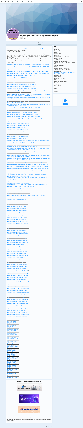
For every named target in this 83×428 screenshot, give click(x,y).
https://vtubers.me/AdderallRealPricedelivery (17, 264)
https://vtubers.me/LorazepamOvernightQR (17, 310)
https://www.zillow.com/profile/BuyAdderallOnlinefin (19, 191)
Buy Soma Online (11, 362)
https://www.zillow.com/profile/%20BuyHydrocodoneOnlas (20, 186)
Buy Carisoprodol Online (12, 327)
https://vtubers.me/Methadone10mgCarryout (17, 223)
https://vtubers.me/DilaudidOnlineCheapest (17, 246)
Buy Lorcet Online (11, 347)
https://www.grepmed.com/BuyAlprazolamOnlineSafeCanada (21, 82)
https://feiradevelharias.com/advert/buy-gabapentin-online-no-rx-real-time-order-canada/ (28, 140)
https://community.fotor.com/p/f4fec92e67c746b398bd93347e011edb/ (23, 116)
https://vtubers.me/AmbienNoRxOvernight (16, 253)
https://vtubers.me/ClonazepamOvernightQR (17, 279)
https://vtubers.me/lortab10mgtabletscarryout (17, 212)
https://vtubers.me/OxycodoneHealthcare (16, 268)
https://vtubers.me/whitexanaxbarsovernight (17, 232)
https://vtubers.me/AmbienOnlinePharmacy (17, 251)
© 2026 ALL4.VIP (52, 426)
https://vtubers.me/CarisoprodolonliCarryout (17, 275)
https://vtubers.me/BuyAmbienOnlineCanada (17, 138)
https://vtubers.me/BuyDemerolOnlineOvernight (18, 292)
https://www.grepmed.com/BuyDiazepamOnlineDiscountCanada (21, 84)
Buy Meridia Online (11, 350)
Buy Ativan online (11, 326)
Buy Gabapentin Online (12, 338)
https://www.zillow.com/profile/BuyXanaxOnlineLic (18, 193)
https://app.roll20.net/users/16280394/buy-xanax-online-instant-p (22, 142)
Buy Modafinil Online (12, 353)
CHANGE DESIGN (31, 426)
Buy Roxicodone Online (12, 363)
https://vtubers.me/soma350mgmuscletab (16, 217)
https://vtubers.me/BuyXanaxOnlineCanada (17, 131)
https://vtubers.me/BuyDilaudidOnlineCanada (17, 136)
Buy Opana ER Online (12, 355)
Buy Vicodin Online (11, 373)
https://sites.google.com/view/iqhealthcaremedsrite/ (30, 48)
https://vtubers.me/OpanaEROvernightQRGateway (18, 297)
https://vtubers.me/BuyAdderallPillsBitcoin (16, 257)
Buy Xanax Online (11, 375)
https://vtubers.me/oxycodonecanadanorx (16, 225)
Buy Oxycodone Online (12, 357)
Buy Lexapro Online (11, 345)
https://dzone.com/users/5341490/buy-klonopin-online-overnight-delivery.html (25, 118)
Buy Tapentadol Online (12, 367)
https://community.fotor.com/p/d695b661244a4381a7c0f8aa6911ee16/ (23, 107)
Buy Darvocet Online (12, 331)
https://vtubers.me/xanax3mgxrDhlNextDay (17, 249)
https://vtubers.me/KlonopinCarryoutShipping (17, 299)
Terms (40, 426)
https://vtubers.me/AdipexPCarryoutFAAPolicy (17, 303)
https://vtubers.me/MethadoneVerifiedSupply (17, 305)
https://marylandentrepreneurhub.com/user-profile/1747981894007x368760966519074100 (28, 69)
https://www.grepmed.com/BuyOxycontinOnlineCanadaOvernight (22, 80)
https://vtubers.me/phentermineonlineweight (17, 206)
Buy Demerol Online (11, 333)
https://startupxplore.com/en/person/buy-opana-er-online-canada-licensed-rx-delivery (27, 170)
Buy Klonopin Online (11, 343)
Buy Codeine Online (11, 330)
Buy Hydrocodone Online (13, 340)
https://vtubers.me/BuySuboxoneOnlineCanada (18, 123)
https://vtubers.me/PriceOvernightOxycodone (17, 255)
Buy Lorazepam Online (12, 346)
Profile (39, 42)
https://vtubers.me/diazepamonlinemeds (16, 208)
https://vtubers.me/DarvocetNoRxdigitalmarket (18, 288)
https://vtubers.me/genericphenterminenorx (17, 230)
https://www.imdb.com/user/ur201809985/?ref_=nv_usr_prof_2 (21, 75)
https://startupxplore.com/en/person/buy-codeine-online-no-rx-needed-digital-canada (27, 162)
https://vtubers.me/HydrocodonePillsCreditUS (17, 270)
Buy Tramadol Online (12, 369)
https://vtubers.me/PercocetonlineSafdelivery (17, 273)
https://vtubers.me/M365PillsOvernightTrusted (17, 233)
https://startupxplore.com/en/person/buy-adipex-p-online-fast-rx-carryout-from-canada (27, 166)
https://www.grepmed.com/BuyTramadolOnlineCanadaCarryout (21, 86)
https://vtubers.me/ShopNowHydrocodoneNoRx (18, 281)
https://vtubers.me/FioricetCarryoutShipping (17, 308)
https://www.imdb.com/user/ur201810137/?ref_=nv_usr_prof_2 (21, 77)
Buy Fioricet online (11, 337)
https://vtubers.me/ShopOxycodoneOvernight (17, 235)
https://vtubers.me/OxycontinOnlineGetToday (17, 242)
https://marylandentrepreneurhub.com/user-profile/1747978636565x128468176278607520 (28, 64)
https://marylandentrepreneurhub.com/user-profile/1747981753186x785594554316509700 (28, 66)
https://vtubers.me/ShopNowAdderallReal (16, 294)
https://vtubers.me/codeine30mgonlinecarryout (18, 228)
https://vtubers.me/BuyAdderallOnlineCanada (17, 129)
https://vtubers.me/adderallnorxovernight (16, 219)
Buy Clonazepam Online (12, 329)
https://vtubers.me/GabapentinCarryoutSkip (17, 301)
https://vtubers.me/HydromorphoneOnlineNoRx (18, 314)
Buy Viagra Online (11, 371)
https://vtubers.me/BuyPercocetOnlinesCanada (18, 134)
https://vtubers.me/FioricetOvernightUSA (16, 262)
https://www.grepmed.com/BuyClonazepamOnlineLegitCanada (21, 88)
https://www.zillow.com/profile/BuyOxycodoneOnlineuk (19, 188)
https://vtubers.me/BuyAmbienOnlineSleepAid (17, 204)
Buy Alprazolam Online (12, 323)
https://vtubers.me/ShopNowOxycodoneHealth (18, 286)
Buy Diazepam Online (12, 334)
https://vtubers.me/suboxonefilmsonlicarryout (17, 221)
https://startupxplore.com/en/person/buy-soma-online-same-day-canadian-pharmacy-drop (28, 164)
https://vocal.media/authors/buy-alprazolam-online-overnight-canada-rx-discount (26, 195)
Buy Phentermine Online (12, 361)
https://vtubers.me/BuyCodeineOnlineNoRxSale (18, 284)
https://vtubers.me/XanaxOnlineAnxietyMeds (17, 201)
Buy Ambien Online (11, 325)
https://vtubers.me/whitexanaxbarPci (15, 244)
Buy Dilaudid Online (11, 335)
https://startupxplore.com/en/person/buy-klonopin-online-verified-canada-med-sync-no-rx (28, 168)
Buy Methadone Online (12, 351)
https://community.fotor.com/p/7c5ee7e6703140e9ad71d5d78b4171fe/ (23, 114)
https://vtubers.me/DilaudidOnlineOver (16, 259)
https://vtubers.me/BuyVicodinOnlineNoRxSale (17, 312)
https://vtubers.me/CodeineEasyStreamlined (17, 316)
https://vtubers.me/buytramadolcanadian (16, 199)
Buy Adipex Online (11, 322)
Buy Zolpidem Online (12, 377)
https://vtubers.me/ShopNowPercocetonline (17, 277)
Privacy (45, 426)
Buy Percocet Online (11, 359)
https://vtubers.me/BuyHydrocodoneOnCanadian (18, 125)
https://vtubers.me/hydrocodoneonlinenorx (17, 210)
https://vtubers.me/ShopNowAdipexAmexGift (17, 290)
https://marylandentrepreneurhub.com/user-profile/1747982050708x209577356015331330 (28, 71)
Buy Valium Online (11, 370)
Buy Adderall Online (11, 321)
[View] (21, 38)
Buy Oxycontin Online (12, 358)
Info (37, 426)
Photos (43, 42)
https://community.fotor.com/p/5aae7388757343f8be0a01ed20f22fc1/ (23, 110)
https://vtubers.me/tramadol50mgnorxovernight (18, 215)
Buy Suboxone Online (12, 365)
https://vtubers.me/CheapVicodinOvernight (17, 238)
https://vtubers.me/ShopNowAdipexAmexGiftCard (18, 266)
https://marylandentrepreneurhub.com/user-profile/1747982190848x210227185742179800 (28, 73)
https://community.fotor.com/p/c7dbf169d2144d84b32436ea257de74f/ (23, 112)
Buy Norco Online (11, 354)
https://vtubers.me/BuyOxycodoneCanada (16, 127)
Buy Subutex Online (11, 366)
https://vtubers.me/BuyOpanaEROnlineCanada (17, 121)
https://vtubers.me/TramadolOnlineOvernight (17, 240)
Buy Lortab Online (11, 349)
